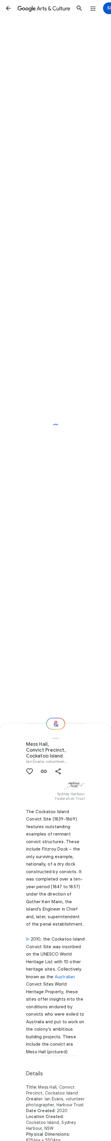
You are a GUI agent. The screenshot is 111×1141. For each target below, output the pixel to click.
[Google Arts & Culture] (44, 8)
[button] (8, 8)
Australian (65, 976)
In (27, 939)
